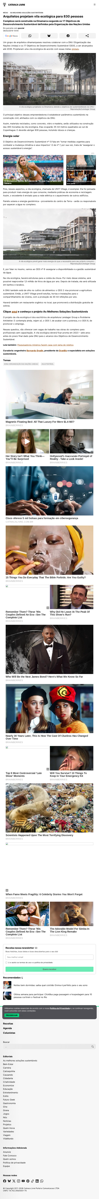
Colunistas (9, 1032)
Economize (8, 1085)
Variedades (8, 1131)
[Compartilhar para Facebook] (68, 35)
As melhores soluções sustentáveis (26, 13)
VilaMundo (8, 1138)
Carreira (7, 1067)
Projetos (7, 1124)
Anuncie (7, 1152)
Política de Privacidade (60, 1008)
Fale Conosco (9, 1155)
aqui (14, 311)
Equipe (6, 1166)
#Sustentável (48, 364)
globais (75, 49)
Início (5, 13)
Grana (6, 1110)
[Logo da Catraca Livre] (14, 4)
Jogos (6, 1113)
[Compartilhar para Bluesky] (49, 35)
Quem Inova (9, 1128)
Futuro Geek (9, 1099)
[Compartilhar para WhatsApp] (30, 35)
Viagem (6, 1135)
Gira (5, 1106)
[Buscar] (92, 1046)
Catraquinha (9, 1071)
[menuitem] (49, 1024)
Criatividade (9, 1082)
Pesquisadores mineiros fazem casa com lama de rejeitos (45, 345)
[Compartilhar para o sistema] (87, 35)
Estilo (6, 1096)
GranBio (63, 350)
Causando (8, 1075)
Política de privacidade (14, 1162)
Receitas (8, 1023)
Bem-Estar (8, 1064)
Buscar (6, 1042)
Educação (8, 1089)
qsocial (21, 28)
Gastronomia (9, 1103)
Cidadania (8, 1078)
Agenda (7, 1028)
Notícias (7, 1121)
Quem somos (9, 1159)
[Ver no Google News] (11, 35)
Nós (5, 1117)
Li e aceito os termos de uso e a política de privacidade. (30, 962)
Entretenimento (10, 1092)
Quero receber (49, 969)
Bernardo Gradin (35, 350)
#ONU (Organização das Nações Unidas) (21, 364)
